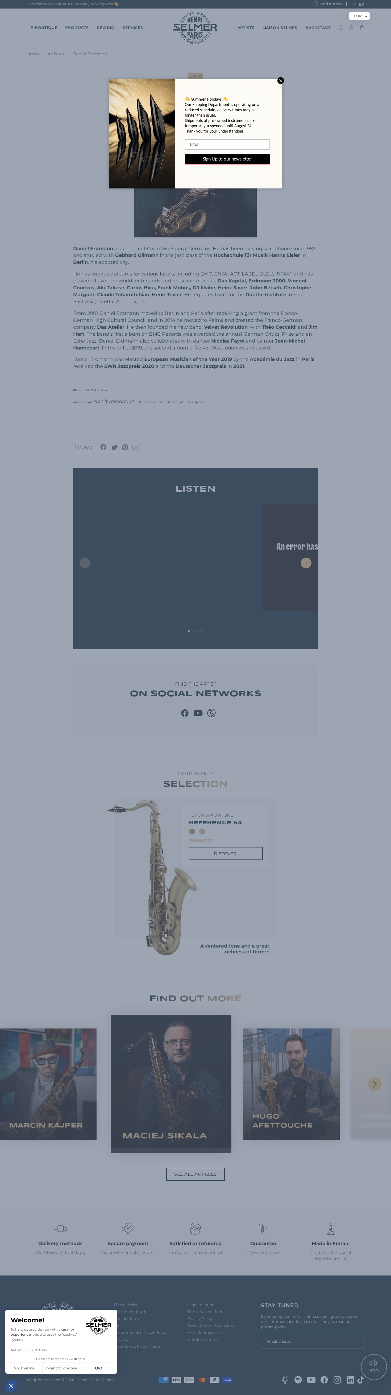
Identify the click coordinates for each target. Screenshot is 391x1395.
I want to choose (61, 1368)
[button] (11, 1386)
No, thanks (24, 1368)
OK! (98, 1368)
